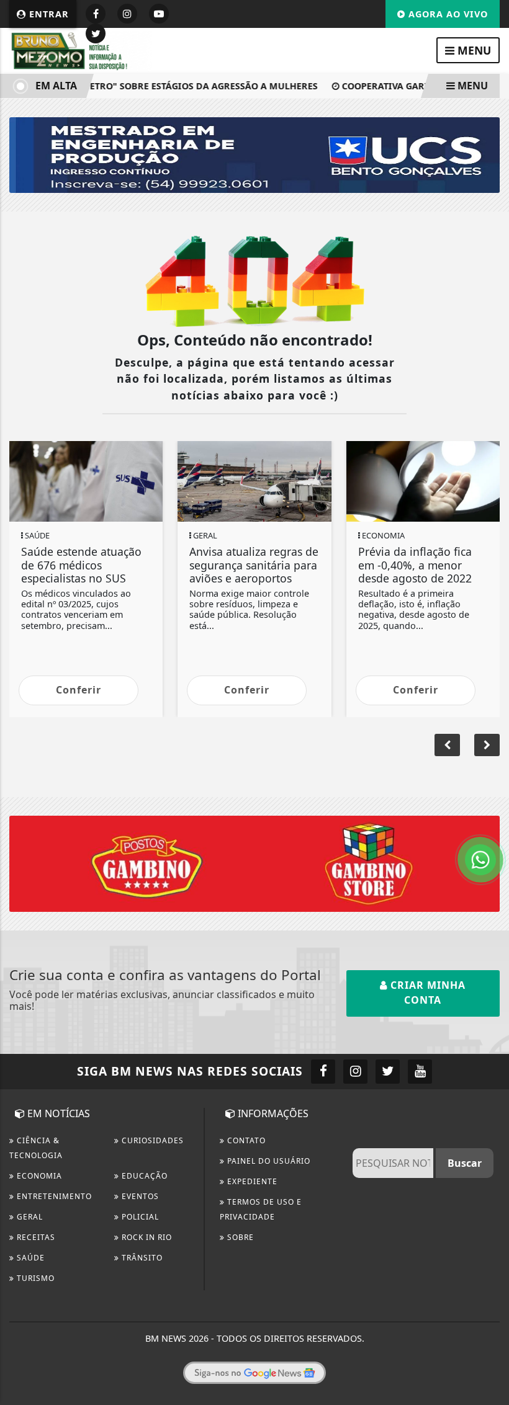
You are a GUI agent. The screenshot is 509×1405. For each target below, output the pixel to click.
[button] (487, 745)
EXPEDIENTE (251, 1181)
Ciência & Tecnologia (36, 1148)
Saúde (29, 1257)
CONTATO (245, 1140)
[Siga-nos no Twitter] (388, 1071)
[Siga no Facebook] (96, 14)
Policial (139, 1216)
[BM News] (80, 49)
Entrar (47, 14)
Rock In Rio (145, 1237)
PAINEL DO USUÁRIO (267, 1161)
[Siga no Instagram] (127, 14)
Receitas (34, 1237)
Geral (28, 1216)
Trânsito (141, 1257)
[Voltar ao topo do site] (490, 773)
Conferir (78, 690)
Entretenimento (53, 1196)
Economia (38, 1176)
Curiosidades (151, 1140)
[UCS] (254, 154)
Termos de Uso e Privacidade (261, 1209)
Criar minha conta (426, 992)
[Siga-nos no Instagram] (355, 1071)
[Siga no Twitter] (96, 33)
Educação (143, 1176)
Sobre (239, 1237)
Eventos (139, 1196)
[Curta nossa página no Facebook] (323, 1071)
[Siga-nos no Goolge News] (254, 1373)
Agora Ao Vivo (446, 14)
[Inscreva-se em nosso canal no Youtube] (420, 1071)
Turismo (34, 1278)
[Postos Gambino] (254, 863)
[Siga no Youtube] (159, 14)
